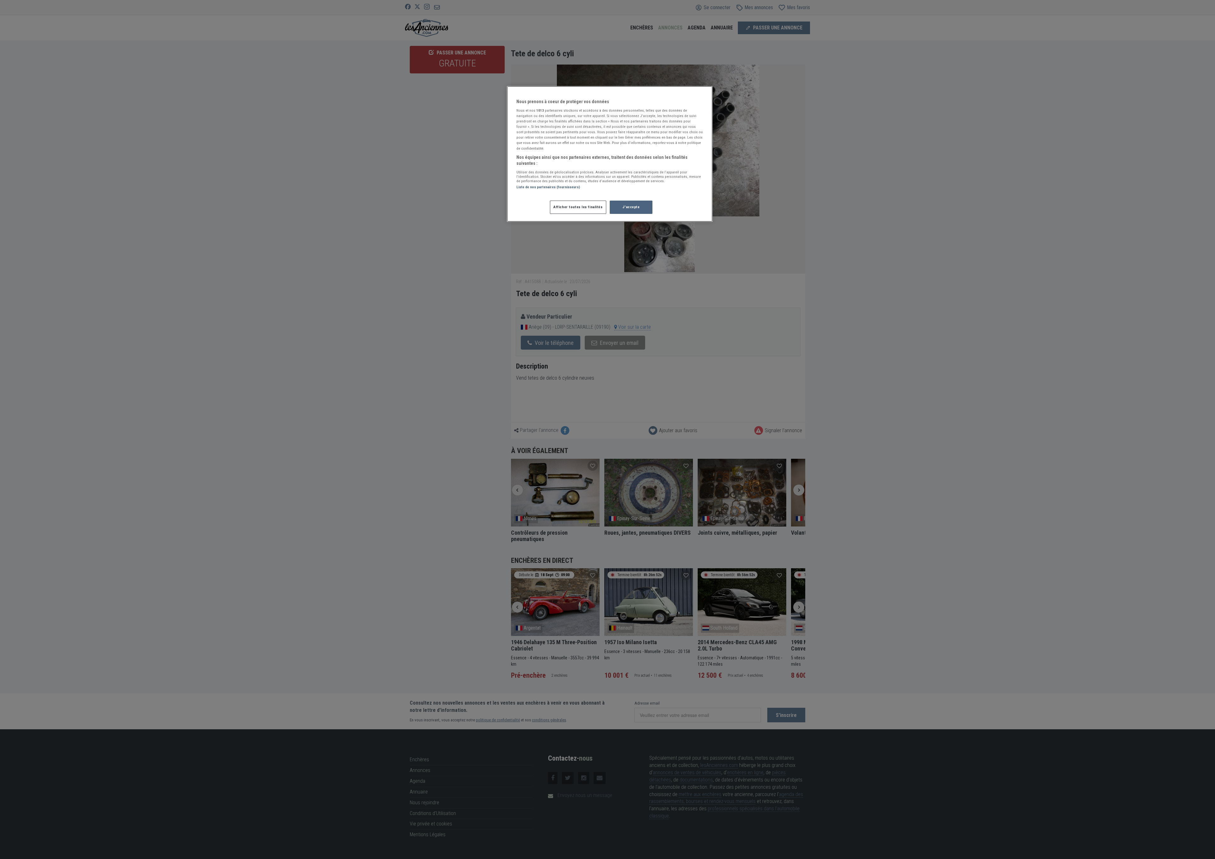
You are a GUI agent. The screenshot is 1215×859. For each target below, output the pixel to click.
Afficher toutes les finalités (578, 207)
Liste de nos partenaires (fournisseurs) (548, 187)
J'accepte (630, 207)
